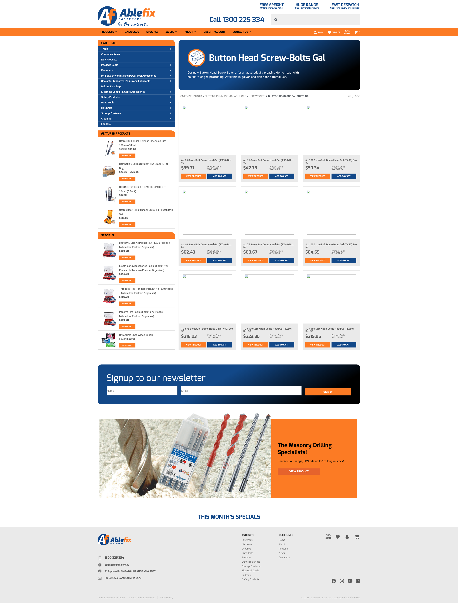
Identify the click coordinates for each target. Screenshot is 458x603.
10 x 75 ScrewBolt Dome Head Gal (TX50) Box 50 (207, 330)
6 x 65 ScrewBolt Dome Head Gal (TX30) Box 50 (206, 161)
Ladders (106, 124)
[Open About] (195, 32)
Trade (104, 48)
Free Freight (272, 4)
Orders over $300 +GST (271, 7)
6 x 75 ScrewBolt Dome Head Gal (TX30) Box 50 (268, 161)
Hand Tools (107, 102)
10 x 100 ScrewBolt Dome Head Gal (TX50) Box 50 (267, 330)
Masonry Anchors (233, 96)
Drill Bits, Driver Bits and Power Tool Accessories (128, 75)
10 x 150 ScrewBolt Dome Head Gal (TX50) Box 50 (329, 330)
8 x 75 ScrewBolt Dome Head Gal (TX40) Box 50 (268, 245)
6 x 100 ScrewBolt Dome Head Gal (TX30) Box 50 (331, 161)
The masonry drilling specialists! (305, 448)
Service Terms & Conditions (142, 597)
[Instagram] (342, 581)
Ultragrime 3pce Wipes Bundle (136, 335)
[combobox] (315, 19)
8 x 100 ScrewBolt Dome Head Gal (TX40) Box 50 (331, 245)
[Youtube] (350, 581)
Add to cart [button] (219, 176)
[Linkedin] (358, 581)
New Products (109, 59)
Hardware (106, 107)
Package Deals (109, 65)
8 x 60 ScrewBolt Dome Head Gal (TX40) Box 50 (206, 245)
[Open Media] (176, 32)
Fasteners (107, 70)
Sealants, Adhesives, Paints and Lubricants (125, 81)
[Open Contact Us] (250, 32)
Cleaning (106, 118)
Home (182, 96)
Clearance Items (110, 54)
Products (195, 96)
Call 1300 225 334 (236, 19)
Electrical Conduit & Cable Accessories (123, 91)
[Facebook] (334, 581)
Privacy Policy (166, 597)
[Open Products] (116, 32)
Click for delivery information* (345, 7)
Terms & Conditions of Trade (111, 597)
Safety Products (110, 97)
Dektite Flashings (111, 86)
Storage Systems (111, 113)
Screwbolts (257, 96)
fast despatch (345, 4)
